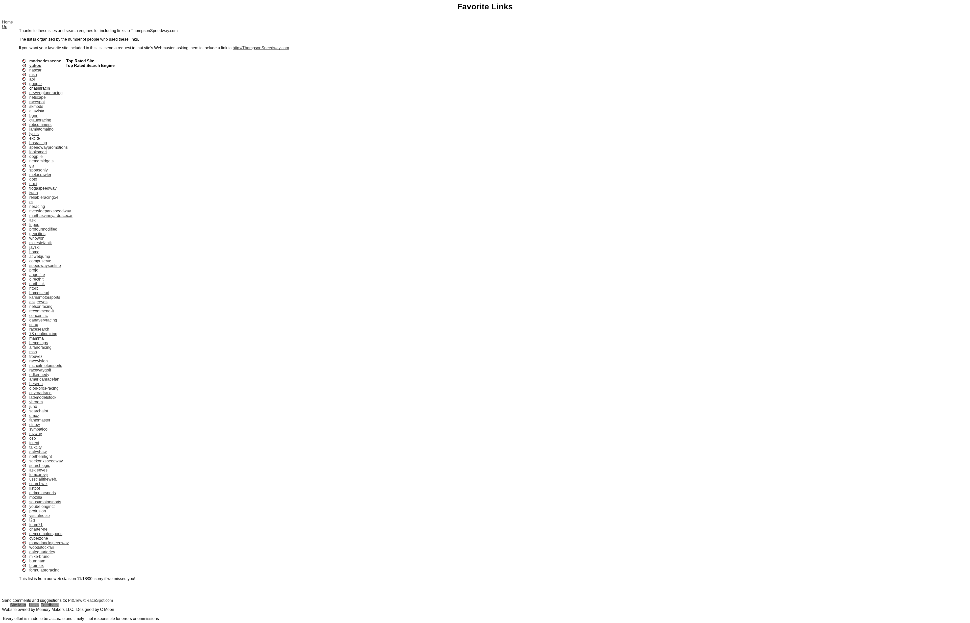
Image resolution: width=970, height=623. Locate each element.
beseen (36, 384)
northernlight (40, 456)
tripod (34, 224)
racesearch (39, 329)
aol (32, 79)
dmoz (34, 415)
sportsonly (38, 170)
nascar (35, 70)
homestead (39, 293)
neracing (37, 206)
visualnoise (39, 515)
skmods (36, 106)
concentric (38, 315)
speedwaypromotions (48, 147)
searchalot (38, 411)
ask (32, 220)
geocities (37, 234)
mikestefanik (40, 243)
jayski (34, 247)
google (35, 84)
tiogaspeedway (43, 188)
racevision (38, 361)
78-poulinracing (43, 334)
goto (33, 179)
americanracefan (44, 379)
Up (4, 26)
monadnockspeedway (49, 543)
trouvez (35, 356)
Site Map (18, 605)
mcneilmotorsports (45, 365)
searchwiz (38, 484)
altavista (36, 111)
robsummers (40, 124)
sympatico (38, 429)
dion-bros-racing (44, 388)
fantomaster (39, 420)
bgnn (33, 115)
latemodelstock (42, 397)
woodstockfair (41, 547)
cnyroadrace (40, 393)
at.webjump (39, 256)
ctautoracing (40, 120)
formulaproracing (44, 570)
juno (33, 406)
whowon (36, 238)
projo (33, 270)
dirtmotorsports (42, 493)
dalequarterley (42, 552)
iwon (33, 193)
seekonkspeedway (46, 461)
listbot (34, 488)
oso (32, 438)
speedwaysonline (45, 265)
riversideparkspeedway (50, 211)
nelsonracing (41, 306)
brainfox (36, 565)
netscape (37, 97)
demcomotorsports (45, 534)
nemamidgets (41, 161)
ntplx (33, 288)
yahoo (35, 65)
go (31, 165)
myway (35, 434)
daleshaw (38, 452)
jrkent (34, 443)
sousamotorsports (45, 502)
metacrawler (40, 174)
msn (33, 74)
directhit (36, 279)
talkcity (35, 447)
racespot (37, 102)
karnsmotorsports (44, 297)
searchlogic (39, 465)
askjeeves (38, 302)
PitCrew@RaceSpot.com (90, 600)
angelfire (37, 274)
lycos (34, 134)
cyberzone (38, 538)
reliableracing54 (43, 197)
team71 (36, 524)
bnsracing (38, 143)
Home (7, 22)
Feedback (50, 605)
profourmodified (43, 229)
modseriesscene (45, 61)
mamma (36, 338)
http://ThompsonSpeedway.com (261, 48)
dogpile (36, 156)
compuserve (40, 261)
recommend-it (41, 311)
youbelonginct (42, 506)
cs (31, 202)
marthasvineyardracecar (50, 215)
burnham (37, 561)
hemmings (38, 343)
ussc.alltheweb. (43, 479)
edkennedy (39, 374)
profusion (37, 511)
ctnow (34, 424)
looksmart (38, 152)
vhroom (36, 402)
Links (34, 605)
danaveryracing (43, 320)
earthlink (37, 284)
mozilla (35, 497)
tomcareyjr (38, 474)
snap (33, 324)
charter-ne (38, 529)
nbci (33, 184)
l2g (32, 520)
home (34, 252)
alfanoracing (40, 347)
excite (34, 138)
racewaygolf (40, 370)
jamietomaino (41, 129)
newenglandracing (46, 93)
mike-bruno (39, 556)
